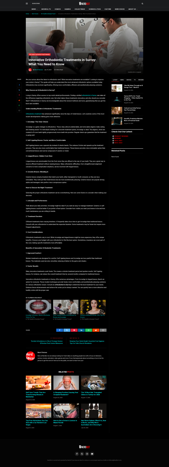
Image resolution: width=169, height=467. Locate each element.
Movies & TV (46, 9)
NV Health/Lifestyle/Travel (39, 54)
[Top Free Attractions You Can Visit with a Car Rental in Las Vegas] (38, 411)
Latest (115, 80)
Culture (108, 9)
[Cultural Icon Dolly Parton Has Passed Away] (116, 110)
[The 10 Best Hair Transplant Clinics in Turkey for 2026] (94, 383)
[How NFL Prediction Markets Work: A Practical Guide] (116, 121)
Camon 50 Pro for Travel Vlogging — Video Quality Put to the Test (133, 98)
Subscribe (36, 3)
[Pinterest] (19, 95)
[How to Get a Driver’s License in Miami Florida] (66, 411)
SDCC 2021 (118, 141)
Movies (129, 80)
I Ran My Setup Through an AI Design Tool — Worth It (133, 86)
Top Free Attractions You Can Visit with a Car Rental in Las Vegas (37, 423)
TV (135, 80)
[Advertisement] (84, 38)
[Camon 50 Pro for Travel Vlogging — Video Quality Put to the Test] (116, 98)
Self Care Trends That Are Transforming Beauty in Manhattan (35, 395)
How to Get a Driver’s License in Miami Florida (65, 422)
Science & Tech (95, 9)
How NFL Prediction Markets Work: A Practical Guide (133, 119)
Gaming (68, 9)
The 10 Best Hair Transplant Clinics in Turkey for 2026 (91, 394)
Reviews (141, 80)
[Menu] (27, 3)
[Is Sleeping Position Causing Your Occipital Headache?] (66, 383)
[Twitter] (19, 90)
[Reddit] (19, 100)
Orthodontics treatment (34, 114)
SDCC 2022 (118, 143)
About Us (132, 9)
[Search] (142, 3)
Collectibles (80, 9)
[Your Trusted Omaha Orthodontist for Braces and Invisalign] (65, 307)
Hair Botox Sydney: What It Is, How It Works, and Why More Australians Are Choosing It (93, 423)
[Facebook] (19, 85)
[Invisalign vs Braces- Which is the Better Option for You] (38, 307)
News (34, 9)
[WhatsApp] (19, 105)
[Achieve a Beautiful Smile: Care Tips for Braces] (93, 307)
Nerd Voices (120, 9)
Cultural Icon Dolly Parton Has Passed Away (132, 109)
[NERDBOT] (84, 3)
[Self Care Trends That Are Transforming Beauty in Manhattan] (38, 383)
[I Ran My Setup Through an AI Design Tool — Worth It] (116, 88)
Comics (58, 9)
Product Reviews (121, 136)
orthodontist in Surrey (89, 95)
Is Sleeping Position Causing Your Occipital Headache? (65, 394)
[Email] (19, 110)
